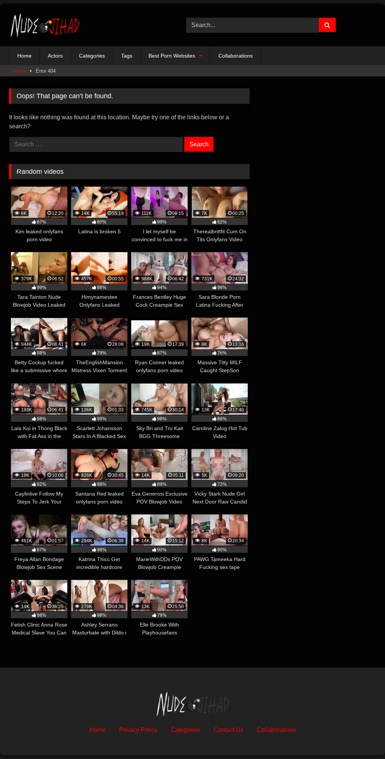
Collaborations (235, 56)
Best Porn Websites (172, 56)
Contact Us (228, 730)
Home (24, 56)
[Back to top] (361, 736)
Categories (92, 56)
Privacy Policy (138, 730)
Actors (55, 56)
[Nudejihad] (86, 25)
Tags (126, 56)
